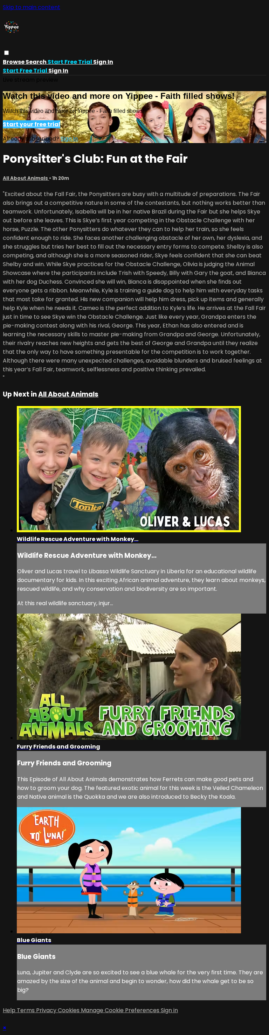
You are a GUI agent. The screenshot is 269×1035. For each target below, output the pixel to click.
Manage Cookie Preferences (121, 1010)
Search (37, 62)
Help (10, 1010)
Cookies (69, 1010)
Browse (14, 62)
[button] (6, 52)
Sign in (103, 62)
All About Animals (26, 178)
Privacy (47, 1010)
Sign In (58, 71)
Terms (26, 1010)
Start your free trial (31, 124)
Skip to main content (31, 7)
